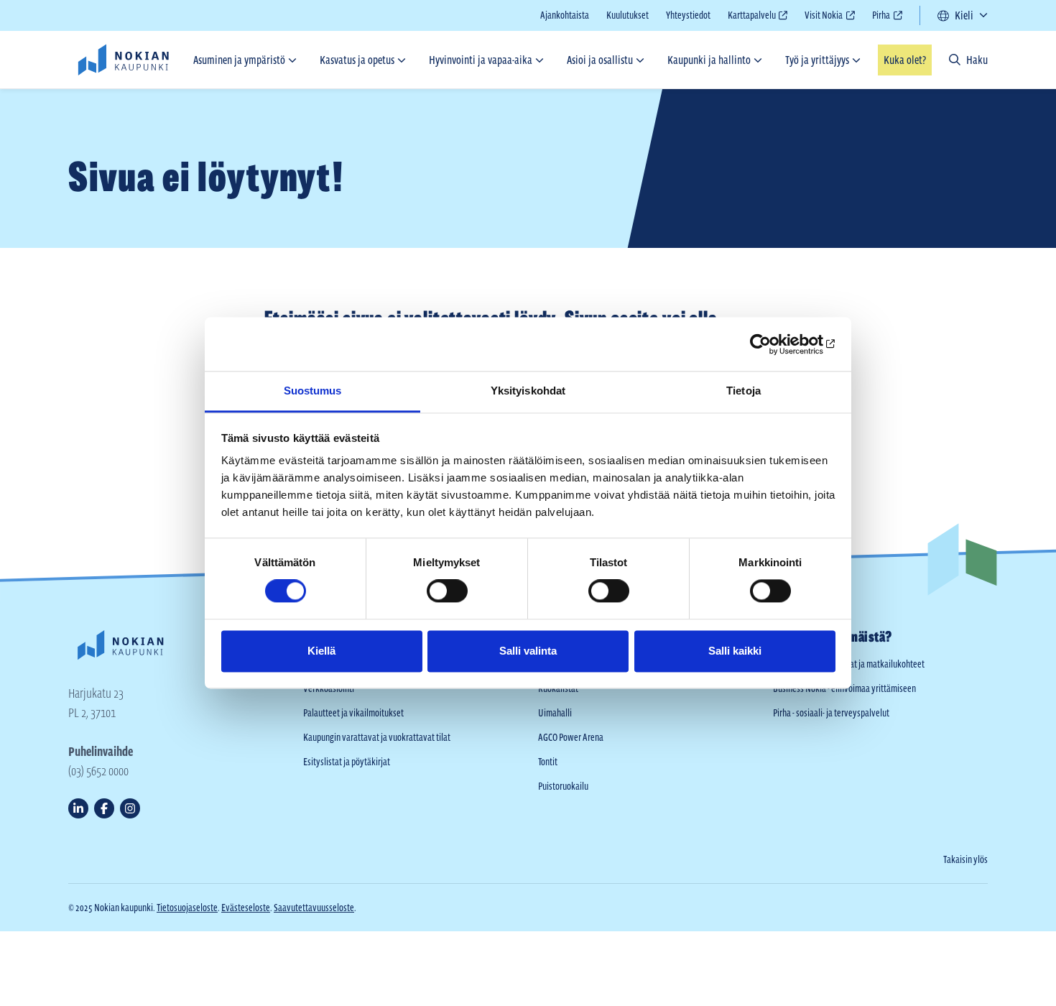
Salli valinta (528, 651)
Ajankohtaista (564, 15)
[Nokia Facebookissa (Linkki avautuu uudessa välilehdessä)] (104, 808)
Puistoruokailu (563, 786)
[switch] (447, 591)
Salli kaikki (734, 651)
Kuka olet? (905, 59)
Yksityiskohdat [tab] (528, 390)
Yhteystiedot (688, 15)
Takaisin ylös (965, 859)
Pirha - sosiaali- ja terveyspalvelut (831, 713)
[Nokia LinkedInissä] (78, 808)
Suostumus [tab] (313, 390)
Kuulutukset (627, 15)
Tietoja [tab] (743, 390)
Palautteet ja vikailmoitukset (353, 713)
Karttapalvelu (752, 17)
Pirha (881, 17)
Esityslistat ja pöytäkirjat (346, 761)
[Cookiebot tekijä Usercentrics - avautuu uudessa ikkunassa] (772, 344)
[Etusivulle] (122, 60)
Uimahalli (555, 713)
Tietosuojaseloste (187, 907)
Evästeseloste (245, 907)
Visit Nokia (824, 17)
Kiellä (321, 651)
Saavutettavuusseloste (314, 907)
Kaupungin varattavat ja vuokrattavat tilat (376, 737)
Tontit (547, 761)
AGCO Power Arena (570, 737)
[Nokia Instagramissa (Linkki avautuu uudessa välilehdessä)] (130, 808)
